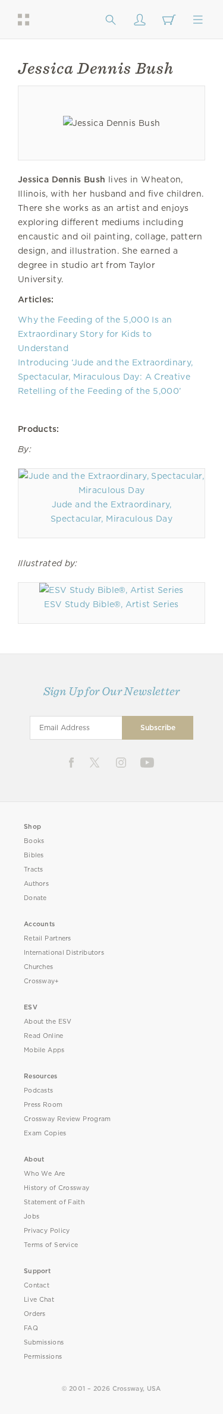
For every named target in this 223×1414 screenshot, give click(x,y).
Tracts (33, 869)
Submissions (44, 1342)
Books (34, 841)
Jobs (31, 1216)
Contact (36, 1285)
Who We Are (44, 1174)
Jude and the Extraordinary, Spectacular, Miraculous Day (111, 511)
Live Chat (39, 1299)
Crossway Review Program (67, 1119)
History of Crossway (56, 1188)
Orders (35, 1314)
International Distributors (64, 953)
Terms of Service (51, 1245)
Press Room (43, 1105)
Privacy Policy (47, 1231)
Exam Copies (45, 1133)
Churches (38, 967)
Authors (36, 884)
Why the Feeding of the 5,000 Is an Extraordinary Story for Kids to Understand (95, 334)
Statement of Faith (54, 1202)
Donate (35, 898)
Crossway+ (41, 981)
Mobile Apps (44, 1050)
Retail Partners (47, 938)
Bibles (34, 855)
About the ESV (48, 1021)
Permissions (43, 1357)
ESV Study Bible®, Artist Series (111, 604)
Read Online (44, 1036)
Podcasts (38, 1090)
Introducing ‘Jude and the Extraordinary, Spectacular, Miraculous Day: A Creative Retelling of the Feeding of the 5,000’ (105, 377)
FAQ (31, 1328)
